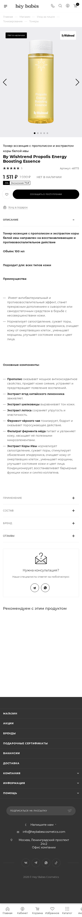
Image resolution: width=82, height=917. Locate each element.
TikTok (56, 862)
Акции (8, 723)
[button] (34, 133)
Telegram (34, 587)
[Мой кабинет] (67, 6)
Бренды (9, 733)
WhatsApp (45, 587)
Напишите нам (42, 824)
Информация (14, 783)
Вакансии (11, 753)
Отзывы (9, 535)
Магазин (10, 713)
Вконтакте (25, 862)
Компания (11, 773)
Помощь (10, 793)
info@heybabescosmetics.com (44, 832)
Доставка (11, 763)
